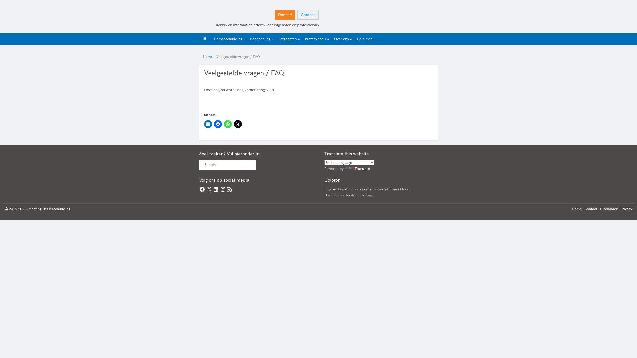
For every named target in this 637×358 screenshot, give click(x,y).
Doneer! (285, 15)
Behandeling (260, 39)
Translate (362, 169)
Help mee (365, 39)
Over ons (341, 39)
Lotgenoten (287, 39)
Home (208, 57)
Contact (308, 15)
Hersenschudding (228, 39)
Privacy (626, 209)
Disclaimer (609, 209)
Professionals (315, 39)
